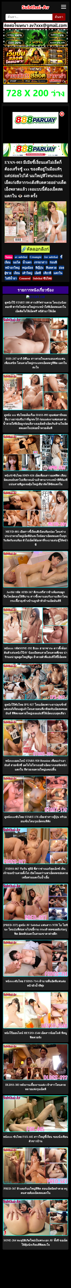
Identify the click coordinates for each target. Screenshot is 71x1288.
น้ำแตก (27, 262)
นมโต (16, 262)
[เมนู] (63, 7)
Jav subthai (51, 257)
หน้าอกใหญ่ (12, 267)
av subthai (21, 257)
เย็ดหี (38, 273)
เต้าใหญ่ (27, 273)
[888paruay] (35, 128)
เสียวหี (47, 273)
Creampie (35, 257)
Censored (24, 278)
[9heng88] (35, 82)
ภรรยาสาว (40, 262)
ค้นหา (59, 17)
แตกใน (58, 273)
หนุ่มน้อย (27, 267)
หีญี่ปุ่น (39, 267)
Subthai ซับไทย (42, 278)
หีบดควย (51, 267)
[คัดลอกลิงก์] (35, 249)
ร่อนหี (53, 262)
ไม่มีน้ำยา (11, 278)
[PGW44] (35, 45)
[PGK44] (35, 64)
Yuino (8, 257)
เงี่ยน (17, 273)
